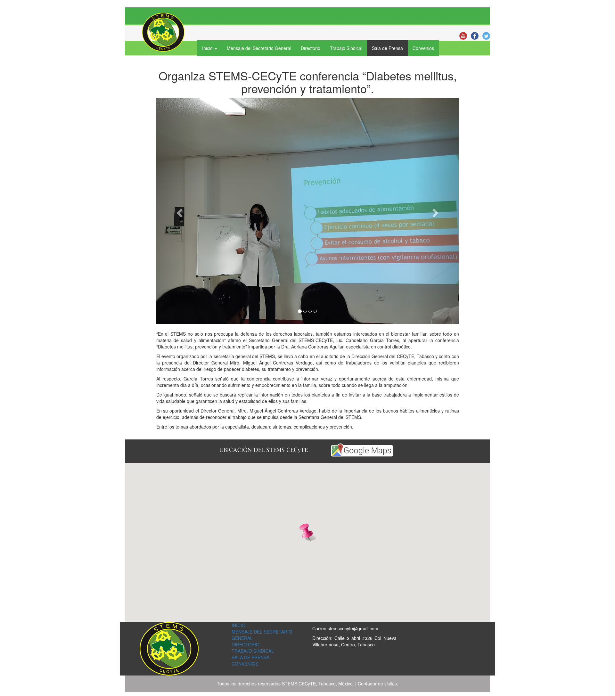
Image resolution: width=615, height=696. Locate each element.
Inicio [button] (208, 48)
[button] (179, 211)
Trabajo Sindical (346, 48)
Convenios (423, 48)
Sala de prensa (250, 657)
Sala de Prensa (387, 48)
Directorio (310, 48)
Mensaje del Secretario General (259, 48)
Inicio (238, 625)
